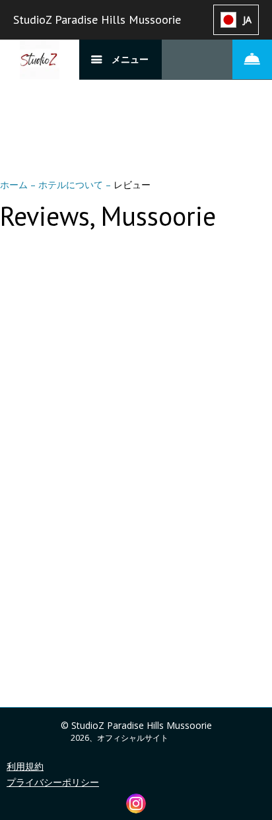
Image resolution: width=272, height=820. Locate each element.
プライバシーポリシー (53, 782)
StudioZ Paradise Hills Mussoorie (97, 19)
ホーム (15, 184)
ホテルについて (72, 184)
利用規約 (25, 766)
